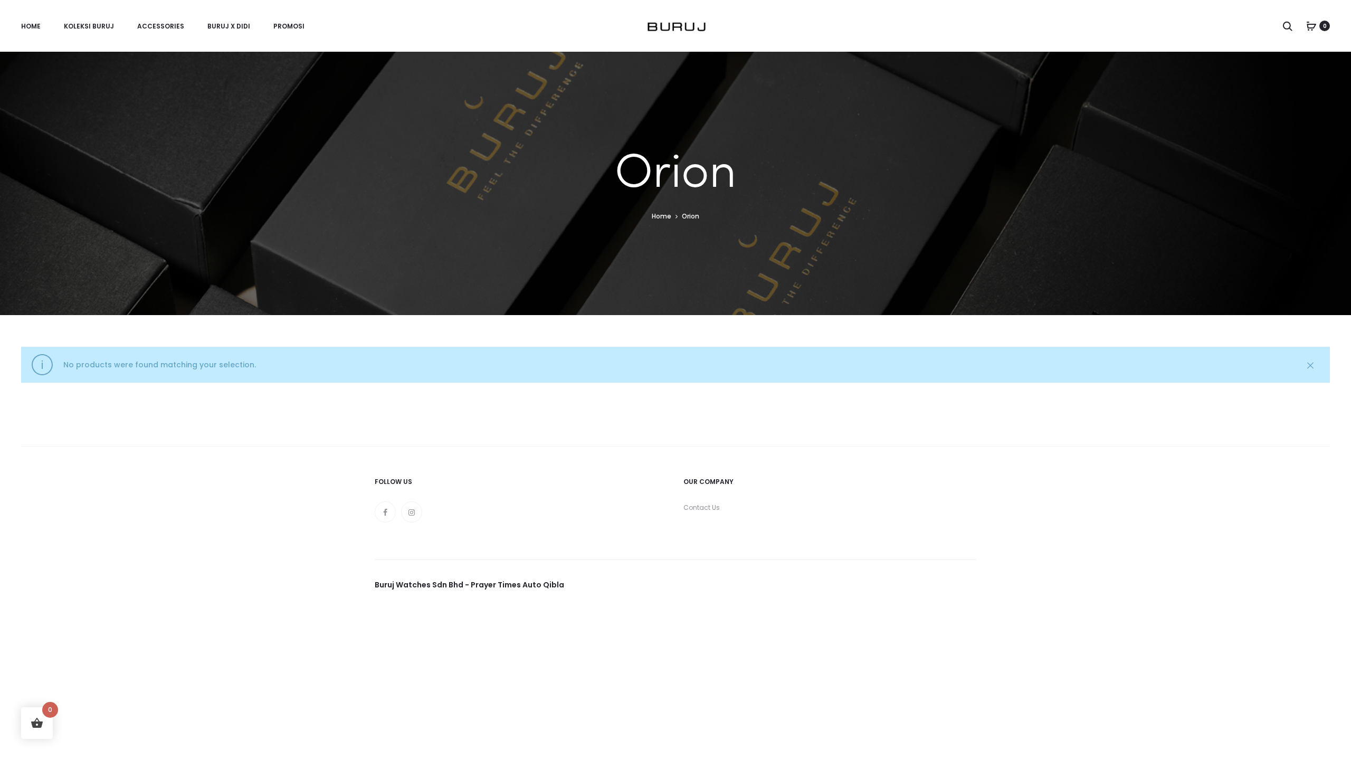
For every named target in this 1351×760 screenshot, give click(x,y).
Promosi (289, 26)
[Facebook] (385, 511)
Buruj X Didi (228, 26)
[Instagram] (411, 511)
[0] (1311, 26)
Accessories (160, 26)
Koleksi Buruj (89, 26)
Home (31, 26)
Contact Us (701, 507)
